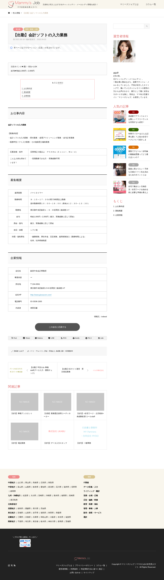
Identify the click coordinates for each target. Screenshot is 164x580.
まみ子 (21, 351)
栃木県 (43, 521)
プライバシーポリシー (84, 565)
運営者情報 (63, 569)
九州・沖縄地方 (14, 495)
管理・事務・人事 (31, 29)
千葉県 (20, 521)
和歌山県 (44, 517)
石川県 (58, 487)
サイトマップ (89, 573)
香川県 (35, 508)
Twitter (12, 565)
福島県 (43, 513)
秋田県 (51, 513)
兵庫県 (35, 517)
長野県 (74, 487)
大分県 (33, 495)
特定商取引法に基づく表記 (91, 569)
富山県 (20, 487)
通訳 (85, 517)
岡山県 (28, 482)
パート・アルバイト (37, 351)
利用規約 (74, 569)
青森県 (58, 513)
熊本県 (56, 495)
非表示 (60, 83)
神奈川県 (51, 521)
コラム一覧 (151, 4)
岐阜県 (35, 487)
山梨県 (28, 487)
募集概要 (26, 92)
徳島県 (20, 508)
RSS (15, 565)
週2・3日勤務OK (67, 351)
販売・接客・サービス (92, 513)
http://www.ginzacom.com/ (41, 295)
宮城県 (20, 513)
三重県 (20, 517)
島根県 (35, 482)
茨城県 (68, 521)
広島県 (43, 482)
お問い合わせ (75, 573)
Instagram (9, 565)
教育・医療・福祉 (91, 504)
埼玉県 (28, 521)
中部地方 (11, 487)
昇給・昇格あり (49, 351)
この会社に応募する (57, 327)
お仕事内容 (27, 88)
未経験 (58, 351)
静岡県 (13, 491)
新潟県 (51, 487)
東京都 (18, 29)
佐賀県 (25, 495)
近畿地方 (11, 517)
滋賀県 (68, 517)
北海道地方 (12, 504)
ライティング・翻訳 (92, 491)
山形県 (28, 513)
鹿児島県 (14, 500)
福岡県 (64, 495)
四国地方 (11, 508)
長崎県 (71, 495)
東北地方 (11, 513)
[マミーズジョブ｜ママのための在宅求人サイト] (82, 559)
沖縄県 (48, 495)
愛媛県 (28, 508)
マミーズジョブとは (129, 4)
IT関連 (86, 482)
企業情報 (26, 96)
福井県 (66, 487)
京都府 (28, 517)
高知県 (43, 508)
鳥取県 (51, 482)
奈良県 (60, 517)
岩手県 (35, 513)
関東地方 (11, 521)
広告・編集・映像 (91, 500)
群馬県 (60, 521)
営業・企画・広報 (91, 495)
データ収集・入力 (91, 487)
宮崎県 (41, 495)
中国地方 (11, 482)
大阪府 (52, 517)
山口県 (20, 482)
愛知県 (43, 487)
